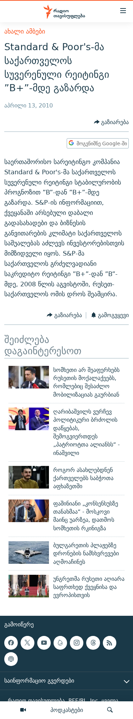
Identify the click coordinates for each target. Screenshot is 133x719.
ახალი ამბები (24, 31)
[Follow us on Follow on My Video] (60, 642)
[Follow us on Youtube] (44, 642)
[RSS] (109, 642)
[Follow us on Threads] (93, 642)
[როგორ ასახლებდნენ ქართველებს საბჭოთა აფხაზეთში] (29, 477)
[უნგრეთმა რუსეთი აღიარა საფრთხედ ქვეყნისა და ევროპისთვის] (29, 586)
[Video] (23, 710)
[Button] (111, 122)
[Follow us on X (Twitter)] (27, 642)
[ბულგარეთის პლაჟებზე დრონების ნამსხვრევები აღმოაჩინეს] (29, 552)
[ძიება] (110, 710)
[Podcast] (11, 659)
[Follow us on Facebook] (11, 642)
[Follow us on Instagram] (76, 642)
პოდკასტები (66, 710)
